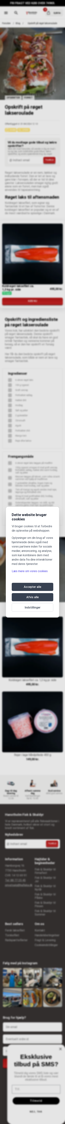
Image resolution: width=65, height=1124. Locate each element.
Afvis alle (32, 597)
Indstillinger (32, 607)
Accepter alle (32, 587)
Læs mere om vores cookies (30, 571)
